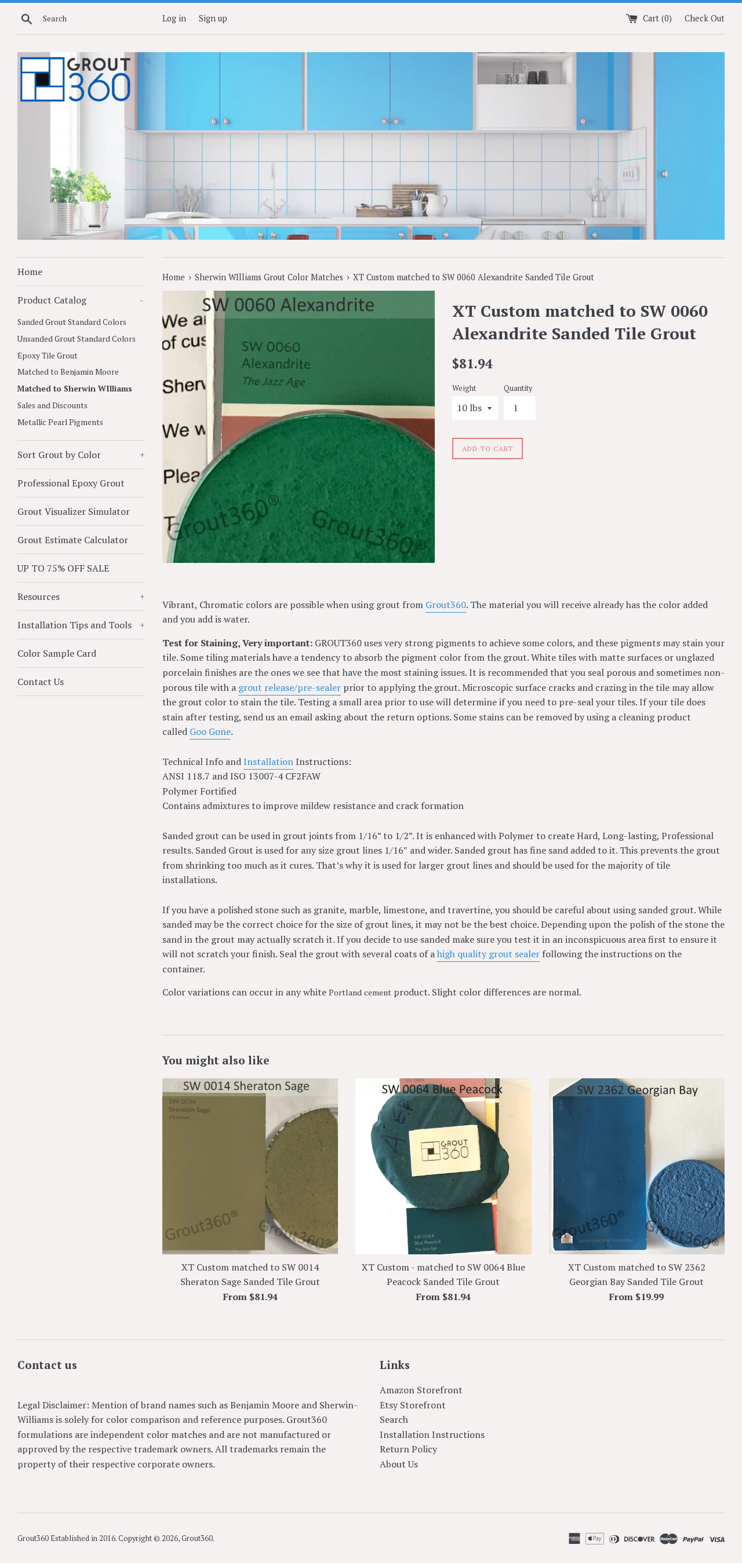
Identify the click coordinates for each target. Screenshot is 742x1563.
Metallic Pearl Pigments (60, 422)
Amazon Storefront (421, 1389)
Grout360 (445, 604)
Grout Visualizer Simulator (73, 511)
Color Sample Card (56, 653)
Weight (464, 388)
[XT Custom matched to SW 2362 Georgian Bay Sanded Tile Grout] (637, 1166)
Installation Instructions (432, 1434)
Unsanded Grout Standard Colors (76, 339)
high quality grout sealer (488, 953)
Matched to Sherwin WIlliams (74, 388)
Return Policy (408, 1449)
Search (394, 1419)
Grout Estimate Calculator (72, 539)
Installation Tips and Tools (81, 624)
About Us (399, 1464)
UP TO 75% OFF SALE (63, 568)
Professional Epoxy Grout (71, 483)
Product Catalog (80, 300)
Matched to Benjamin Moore (68, 372)
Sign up (213, 18)
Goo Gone (210, 731)
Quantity (518, 388)
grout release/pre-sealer (289, 687)
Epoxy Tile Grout (47, 355)
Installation (268, 761)
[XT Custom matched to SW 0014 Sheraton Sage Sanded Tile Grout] (250, 1166)
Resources (81, 596)
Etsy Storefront (413, 1405)
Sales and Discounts (52, 405)
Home (29, 271)
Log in (174, 18)
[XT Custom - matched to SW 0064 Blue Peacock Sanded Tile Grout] (443, 1166)
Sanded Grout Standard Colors (71, 322)
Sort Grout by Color (81, 454)
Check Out (705, 18)
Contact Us (40, 681)
